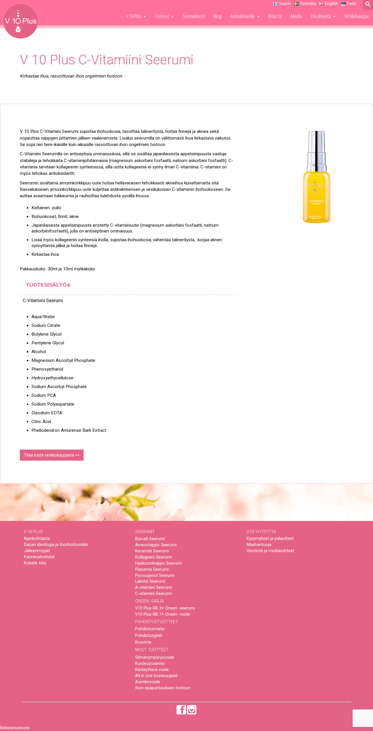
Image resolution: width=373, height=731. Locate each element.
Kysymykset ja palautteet (270, 538)
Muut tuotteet (151, 649)
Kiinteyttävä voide (152, 669)
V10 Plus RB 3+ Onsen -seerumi (165, 608)
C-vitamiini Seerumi (153, 593)
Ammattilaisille (243, 16)
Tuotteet (162, 16)
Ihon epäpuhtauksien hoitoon (163, 688)
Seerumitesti (194, 16)
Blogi (218, 16)
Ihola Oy (275, 16)
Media (296, 16)
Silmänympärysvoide (154, 657)
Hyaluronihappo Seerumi (158, 563)
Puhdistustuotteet (156, 621)
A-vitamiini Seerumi (153, 587)
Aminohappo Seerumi (156, 544)
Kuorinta (143, 642)
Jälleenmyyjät (37, 550)
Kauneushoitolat (39, 556)
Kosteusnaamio (150, 663)
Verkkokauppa (356, 16)
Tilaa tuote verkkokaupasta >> (52, 455)
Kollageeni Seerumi (153, 557)
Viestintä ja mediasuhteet (270, 550)
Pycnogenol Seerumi (155, 575)
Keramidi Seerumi (152, 551)
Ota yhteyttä (321, 16)
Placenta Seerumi (152, 569)
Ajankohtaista (37, 538)
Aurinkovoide (147, 681)
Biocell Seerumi (150, 538)
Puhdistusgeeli (148, 635)
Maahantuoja (259, 544)
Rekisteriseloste (15, 727)
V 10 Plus (133, 16)
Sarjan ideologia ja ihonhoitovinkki (56, 544)
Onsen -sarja (149, 601)
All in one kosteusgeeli (156, 675)
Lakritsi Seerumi (150, 581)
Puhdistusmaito (150, 628)
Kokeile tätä (35, 563)
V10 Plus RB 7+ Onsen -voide (162, 614)
